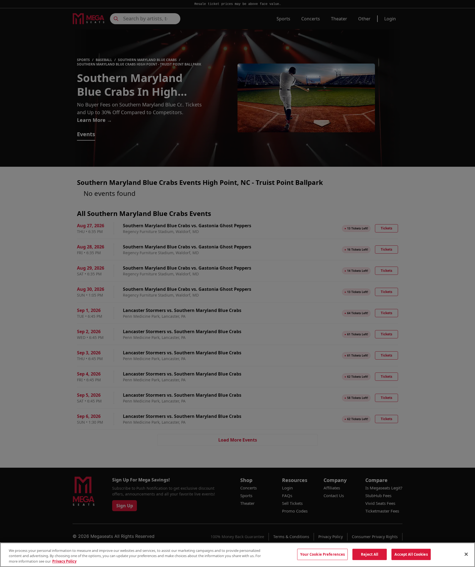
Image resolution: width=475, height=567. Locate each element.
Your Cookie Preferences (322, 554)
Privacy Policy (64, 561)
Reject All (369, 554)
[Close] (466, 554)
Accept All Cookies (410, 554)
